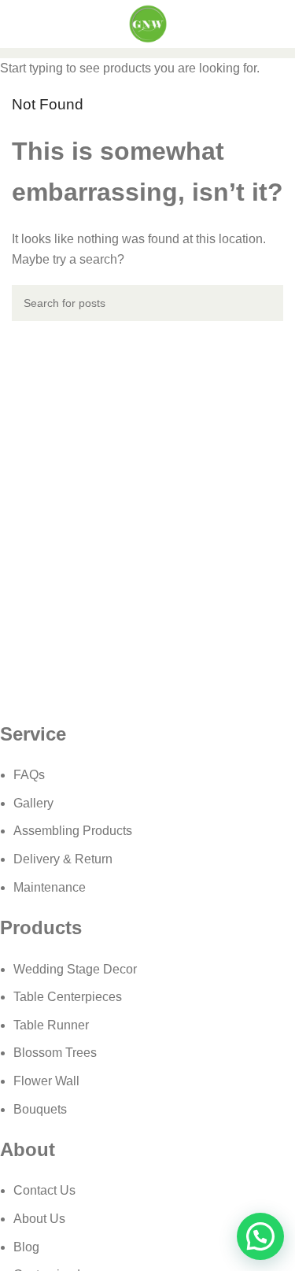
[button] (260, 1236)
